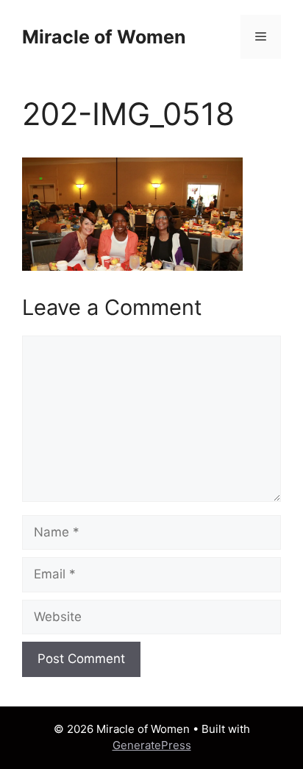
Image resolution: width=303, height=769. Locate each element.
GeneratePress (152, 745)
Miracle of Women (104, 37)
